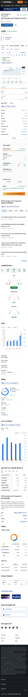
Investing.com (4, 228)
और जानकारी (7, 39)
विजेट (16, 641)
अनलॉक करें (16, 490)
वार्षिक (2, 428)
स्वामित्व (11, 49)
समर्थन (2, 641)
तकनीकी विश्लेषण (6, 266)
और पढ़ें (2, 508)
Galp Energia (17, 580)
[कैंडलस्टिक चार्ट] (2, 53)
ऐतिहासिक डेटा (17, 49)
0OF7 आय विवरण (6, 421)
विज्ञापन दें (3, 638)
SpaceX (4, 580)
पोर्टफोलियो (17, 638)
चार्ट (7, 45)
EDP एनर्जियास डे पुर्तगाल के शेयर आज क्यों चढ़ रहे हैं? (13, 217)
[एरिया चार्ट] (4, 53)
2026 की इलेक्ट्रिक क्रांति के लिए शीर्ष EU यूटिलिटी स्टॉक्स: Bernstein (12, 225)
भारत (13, 5)
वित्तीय (22, 45)
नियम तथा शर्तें (3, 679)
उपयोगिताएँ (24, 515)
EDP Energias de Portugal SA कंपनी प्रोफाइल (11, 497)
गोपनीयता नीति (3, 684)
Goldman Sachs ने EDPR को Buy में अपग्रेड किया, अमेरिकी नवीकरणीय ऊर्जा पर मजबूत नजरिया (13, 244)
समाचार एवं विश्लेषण (14, 45)
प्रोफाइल (7, 49)
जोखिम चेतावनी (3, 688)
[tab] (8, 270)
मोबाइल (16, 635)
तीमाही (7, 428)
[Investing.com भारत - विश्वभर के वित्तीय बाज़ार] (8, 2)
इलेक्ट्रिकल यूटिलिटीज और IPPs (20, 512)
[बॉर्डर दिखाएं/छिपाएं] (9, 53)
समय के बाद (23, 5)
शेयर (2, 5)
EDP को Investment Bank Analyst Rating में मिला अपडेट (14, 253)
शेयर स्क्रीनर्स (7, 5)
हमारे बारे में (3, 635)
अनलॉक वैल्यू (23, 88)
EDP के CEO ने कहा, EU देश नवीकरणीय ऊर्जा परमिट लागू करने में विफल (13, 234)
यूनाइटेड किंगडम (23, 521)
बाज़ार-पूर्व (17, 5)
